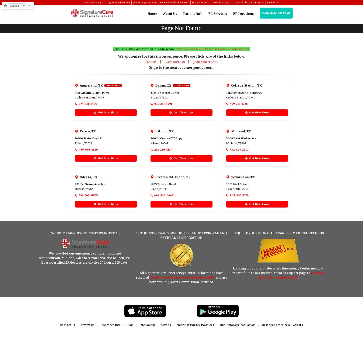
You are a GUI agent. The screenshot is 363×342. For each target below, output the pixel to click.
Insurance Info (110, 325)
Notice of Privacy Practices (195, 325)
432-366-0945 (88, 195)
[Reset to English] (29, 5)
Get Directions (108, 112)
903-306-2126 (239, 195)
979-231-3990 (88, 103)
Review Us (88, 325)
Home (152, 14)
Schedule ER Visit (276, 13)
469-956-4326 (88, 149)
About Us (170, 14)
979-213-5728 (239, 103)
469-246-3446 (164, 195)
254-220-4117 (163, 149)
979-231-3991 (163, 103)
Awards (166, 325)
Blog (129, 325)
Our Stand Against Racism (237, 325)
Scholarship (147, 325)
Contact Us (67, 325)
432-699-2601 (239, 149)
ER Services (217, 14)
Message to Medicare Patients (282, 325)
